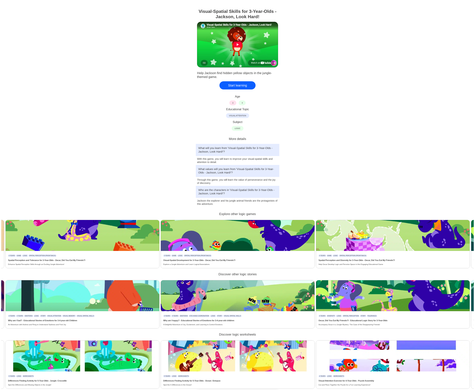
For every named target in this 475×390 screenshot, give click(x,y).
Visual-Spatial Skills (85, 316)
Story (43, 316)
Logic (25, 255)
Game (19, 255)
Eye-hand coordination (199, 316)
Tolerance (372, 316)
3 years (12, 255)
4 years (20, 316)
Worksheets (28, 376)
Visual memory (69, 316)
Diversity (331, 316)
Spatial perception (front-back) (42, 255)
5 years (12, 376)
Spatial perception (351, 316)
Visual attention (54, 316)
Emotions (29, 316)
